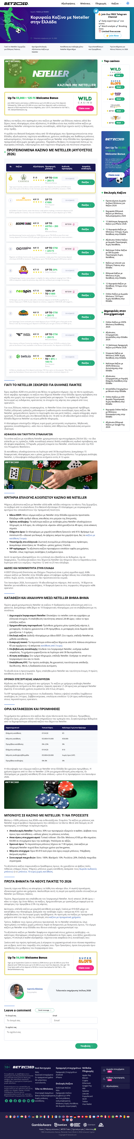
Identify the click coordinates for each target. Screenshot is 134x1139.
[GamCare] (60, 1125)
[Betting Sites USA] (14, 1116)
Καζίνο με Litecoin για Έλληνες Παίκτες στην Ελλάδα (115, 265)
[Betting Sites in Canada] (26, 1116)
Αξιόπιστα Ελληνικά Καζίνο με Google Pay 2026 (115, 424)
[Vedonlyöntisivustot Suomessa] (56, 1116)
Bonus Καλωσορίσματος (45, 1095)
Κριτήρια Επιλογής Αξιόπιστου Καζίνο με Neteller (40, 49)
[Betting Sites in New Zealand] (29, 1116)
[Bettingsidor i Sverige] (60, 1116)
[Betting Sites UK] (7, 1116)
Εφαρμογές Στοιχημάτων (66, 1072)
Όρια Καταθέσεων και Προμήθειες (96, 47)
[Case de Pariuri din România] (124, 1116)
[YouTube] (28, 1100)
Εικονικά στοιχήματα (44, 1074)
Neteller (85, 1091)
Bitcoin (85, 1078)
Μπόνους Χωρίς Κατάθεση (67, 1103)
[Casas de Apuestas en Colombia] (102, 1116)
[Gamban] (89, 1125)
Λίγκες (41, 1129)
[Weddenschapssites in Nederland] (71, 1116)
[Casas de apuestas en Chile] (98, 1116)
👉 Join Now (112, 35)
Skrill (84, 1099)
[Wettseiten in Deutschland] (75, 1116)
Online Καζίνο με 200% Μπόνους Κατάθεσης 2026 (116, 324)
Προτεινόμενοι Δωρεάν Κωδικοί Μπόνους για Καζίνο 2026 (116, 203)
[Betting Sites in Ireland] (10, 1116)
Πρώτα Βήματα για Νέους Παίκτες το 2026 (119, 47)
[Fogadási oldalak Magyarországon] (128, 1116)
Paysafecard (87, 1096)
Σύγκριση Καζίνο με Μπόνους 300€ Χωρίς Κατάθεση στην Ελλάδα (116, 355)
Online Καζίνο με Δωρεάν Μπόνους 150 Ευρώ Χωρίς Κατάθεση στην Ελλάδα (117, 297)
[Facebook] (15, 1100)
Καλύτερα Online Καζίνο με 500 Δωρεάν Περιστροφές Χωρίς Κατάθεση (116, 253)
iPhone (59, 1077)
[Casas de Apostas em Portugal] (109, 1116)
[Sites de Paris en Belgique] (52, 1116)
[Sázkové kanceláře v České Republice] (120, 1116)
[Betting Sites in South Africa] (41, 1116)
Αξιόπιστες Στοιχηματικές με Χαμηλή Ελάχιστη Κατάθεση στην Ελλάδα (117, 379)
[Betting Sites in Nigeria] (37, 1116)
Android (59, 1074)
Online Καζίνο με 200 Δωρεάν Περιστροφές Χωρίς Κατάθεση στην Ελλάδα (115, 400)
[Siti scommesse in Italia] (45, 1116)
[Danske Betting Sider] (67, 1116)
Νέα (57, 1090)
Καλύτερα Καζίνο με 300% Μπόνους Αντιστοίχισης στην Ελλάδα (114, 367)
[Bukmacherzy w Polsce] (117, 1116)
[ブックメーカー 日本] (71, 1120)
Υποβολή (85, 1046)
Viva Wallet (87, 1104)
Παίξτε (85, 182)
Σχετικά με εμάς (78, 1129)
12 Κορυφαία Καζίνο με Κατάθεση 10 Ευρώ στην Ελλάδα (116, 285)
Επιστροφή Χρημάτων (44, 1093)
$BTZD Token (66, 1129)
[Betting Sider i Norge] (64, 1116)
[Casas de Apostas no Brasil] (113, 1116)
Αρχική (32, 12)
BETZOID (68, 224)
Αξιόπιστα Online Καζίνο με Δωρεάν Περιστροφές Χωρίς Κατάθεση (116, 242)
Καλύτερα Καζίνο (63, 1087)
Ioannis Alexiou (35, 988)
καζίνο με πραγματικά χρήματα (64, 917)
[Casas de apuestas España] (86, 1116)
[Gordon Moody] (75, 1125)
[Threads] (24, 1100)
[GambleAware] (41, 1125)
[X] (10, 1100)
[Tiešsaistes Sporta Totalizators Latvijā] (64, 1120)
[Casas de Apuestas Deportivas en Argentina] (94, 1116)
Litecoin (85, 1093)
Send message (43, 1010)
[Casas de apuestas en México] (90, 1116)
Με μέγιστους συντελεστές (41, 1081)
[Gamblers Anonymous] (101, 1125)
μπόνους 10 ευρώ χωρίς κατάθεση (35, 871)
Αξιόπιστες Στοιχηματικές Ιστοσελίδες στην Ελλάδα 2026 (116, 336)
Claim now (84, 108)
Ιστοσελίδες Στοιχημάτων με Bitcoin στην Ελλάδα (117, 390)
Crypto (85, 1080)
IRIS (83, 1088)
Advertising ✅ (91, 1129)
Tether (85, 1101)
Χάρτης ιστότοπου (52, 1129)
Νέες (37, 1072)
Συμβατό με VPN (63, 1095)
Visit (118, 75)
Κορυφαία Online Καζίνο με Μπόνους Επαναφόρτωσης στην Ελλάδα (116, 413)
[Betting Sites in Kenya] (33, 1116)
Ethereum (86, 1083)
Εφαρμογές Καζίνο (63, 1093)
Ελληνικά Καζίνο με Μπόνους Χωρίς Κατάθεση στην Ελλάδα (116, 275)
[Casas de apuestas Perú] (105, 1116)
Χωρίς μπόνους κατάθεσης (41, 1099)
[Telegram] (6, 1100)
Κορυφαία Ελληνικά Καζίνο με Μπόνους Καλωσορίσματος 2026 (116, 213)
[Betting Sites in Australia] (18, 1116)
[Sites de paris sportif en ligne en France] (48, 1116)
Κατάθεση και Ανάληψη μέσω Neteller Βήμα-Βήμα (71, 47)
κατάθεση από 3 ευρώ (51, 645)
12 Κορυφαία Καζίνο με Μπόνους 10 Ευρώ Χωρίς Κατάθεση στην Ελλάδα (117, 231)
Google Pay (87, 1085)
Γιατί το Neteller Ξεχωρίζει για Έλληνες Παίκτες (14, 47)
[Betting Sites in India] (22, 1116)
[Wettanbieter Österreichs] (79, 1116)
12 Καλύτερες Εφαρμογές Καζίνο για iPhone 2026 (117, 222)
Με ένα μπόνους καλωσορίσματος (63, 1099)
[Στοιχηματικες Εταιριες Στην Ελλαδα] (67, 1120)
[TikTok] (32, 1100)
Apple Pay (86, 1075)
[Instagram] (19, 1100)
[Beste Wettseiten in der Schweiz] (83, 1116)
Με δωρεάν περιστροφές (66, 1106)
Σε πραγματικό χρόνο (44, 1077)
